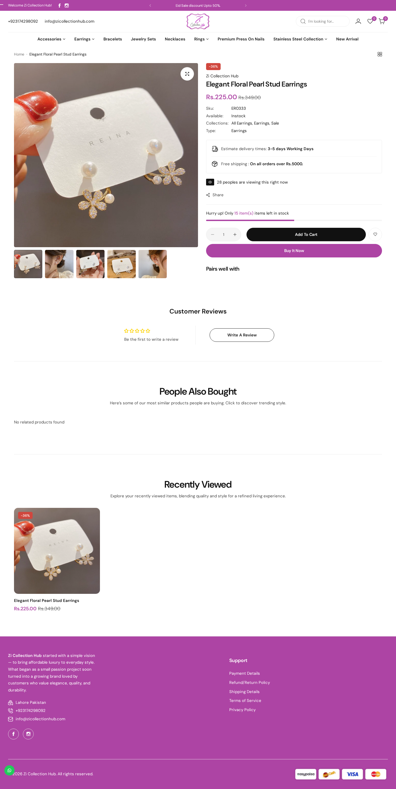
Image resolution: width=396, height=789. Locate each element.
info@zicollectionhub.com (40, 719)
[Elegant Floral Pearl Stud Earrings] (57, 551)
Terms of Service (245, 700)
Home (19, 54)
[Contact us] (9, 770)
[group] (106, 155)
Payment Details (244, 673)
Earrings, (262, 123)
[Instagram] (67, 6)
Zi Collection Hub (222, 76)
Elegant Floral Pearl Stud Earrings (46, 600)
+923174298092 (31, 710)
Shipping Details (244, 691)
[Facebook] (59, 6)
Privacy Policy (242, 709)
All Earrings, (242, 123)
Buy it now (294, 250)
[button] (150, 5)
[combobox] (323, 21)
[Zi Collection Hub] (198, 21)
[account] (358, 21)
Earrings (239, 130)
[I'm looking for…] (303, 21)
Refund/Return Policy (249, 682)
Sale (275, 123)
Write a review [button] (242, 335)
